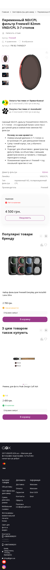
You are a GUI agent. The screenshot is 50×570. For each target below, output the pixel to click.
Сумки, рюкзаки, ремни (6, 500)
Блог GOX (34, 492)
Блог (32, 496)
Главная (5, 12)
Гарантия (20, 492)
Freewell (12, 38)
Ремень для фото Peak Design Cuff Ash (20, 386)
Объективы (7, 486)
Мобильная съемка (7, 507)
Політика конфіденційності (23, 505)
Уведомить (25, 217)
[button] (41, 236)
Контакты (20, 496)
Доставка (20, 484)
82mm (45, 172)
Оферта (19, 500)
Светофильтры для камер (23, 12)
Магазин (33, 484)
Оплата (19, 488)
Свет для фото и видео (5, 527)
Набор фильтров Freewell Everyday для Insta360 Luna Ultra (24, 293)
